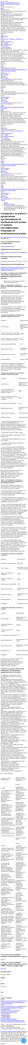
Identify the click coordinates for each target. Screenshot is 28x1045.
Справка (17, 2)
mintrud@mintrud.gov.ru (7, 41)
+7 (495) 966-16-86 (5, 79)
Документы (11, 4)
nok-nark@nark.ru (5, 73)
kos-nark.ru (3, 968)
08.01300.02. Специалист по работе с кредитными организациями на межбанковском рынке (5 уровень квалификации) (14, 269)
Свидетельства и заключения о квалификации (10, 1011)
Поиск (2, 5)
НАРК (2, 4)
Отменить (9, 998)
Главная (6, 202)
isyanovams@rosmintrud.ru (7, 136)
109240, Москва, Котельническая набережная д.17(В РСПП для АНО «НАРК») (14, 70)
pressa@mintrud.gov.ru (6, 44)
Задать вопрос (6, 1016)
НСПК (6, 4)
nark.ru (2, 90)
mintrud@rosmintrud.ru (6, 133)
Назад (2, 110)
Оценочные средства (9, 204)
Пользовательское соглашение (9, 1019)
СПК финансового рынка (7, 246)
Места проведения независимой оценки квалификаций (12, 1003)
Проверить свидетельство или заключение (12, 1001)
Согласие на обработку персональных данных (13, 1021)
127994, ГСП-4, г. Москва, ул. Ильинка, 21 (12, 39)
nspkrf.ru (3, 66)
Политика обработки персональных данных (12, 1020)
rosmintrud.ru (4, 128)
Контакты (17, 4)
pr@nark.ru (3, 76)
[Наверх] (1, 989)
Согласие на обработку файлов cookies (11, 1031)
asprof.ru (3, 959)
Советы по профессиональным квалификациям (13, 1006)
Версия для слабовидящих (8, 2)
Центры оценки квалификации (9, 1007)
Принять (3, 998)
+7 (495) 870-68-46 (5, 47)
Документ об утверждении (20, 237)
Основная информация (7, 237)
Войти (2, 8)
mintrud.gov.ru (4, 36)
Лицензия (8, 1017)
